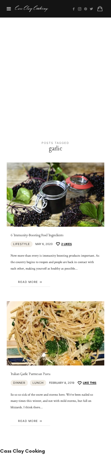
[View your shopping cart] (100, 9)
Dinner (19, 383)
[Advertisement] (55, 75)
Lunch (38, 383)
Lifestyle (21, 244)
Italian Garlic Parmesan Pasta (30, 374)
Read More (28, 282)
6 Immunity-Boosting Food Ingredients (37, 235)
